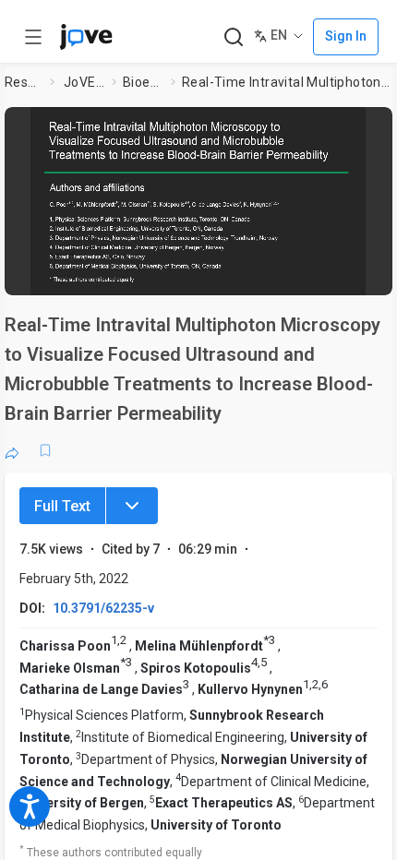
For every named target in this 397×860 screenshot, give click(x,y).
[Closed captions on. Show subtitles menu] (359, 272)
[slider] (122, 273)
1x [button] (324, 271)
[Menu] (132, 505)
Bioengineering (143, 82)
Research (23, 82)
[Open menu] (33, 37)
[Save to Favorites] (45, 450)
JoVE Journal (84, 82)
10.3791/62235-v (103, 608)
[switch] (230, 272)
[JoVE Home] (86, 37)
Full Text (62, 506)
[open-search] (233, 37)
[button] (373, 127)
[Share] (12, 450)
